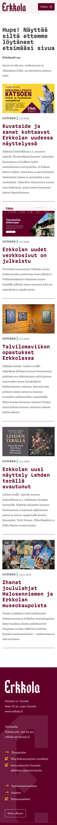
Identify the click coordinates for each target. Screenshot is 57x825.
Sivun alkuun (15, 813)
